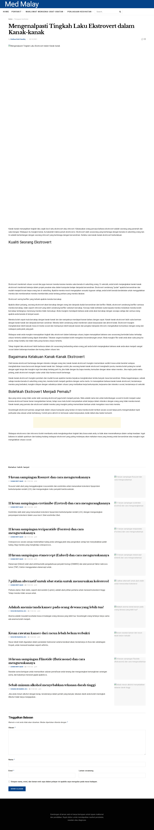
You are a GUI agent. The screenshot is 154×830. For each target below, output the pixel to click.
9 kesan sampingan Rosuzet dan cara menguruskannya (49, 477)
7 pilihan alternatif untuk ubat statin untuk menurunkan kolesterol (58, 581)
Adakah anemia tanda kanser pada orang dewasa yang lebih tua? (56, 607)
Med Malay (22, 4)
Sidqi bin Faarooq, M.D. (18, 611)
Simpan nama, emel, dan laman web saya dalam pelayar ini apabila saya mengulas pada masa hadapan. (54, 782)
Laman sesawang (86, 771)
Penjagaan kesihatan (79, 12)
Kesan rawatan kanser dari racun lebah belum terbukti (49, 633)
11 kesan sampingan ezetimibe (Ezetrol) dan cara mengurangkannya (59, 503)
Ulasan (12, 727)
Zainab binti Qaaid (16, 481)
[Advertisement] (77, 263)
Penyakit (17, 12)
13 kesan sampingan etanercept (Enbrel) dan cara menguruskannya (58, 555)
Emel (11, 770)
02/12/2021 (33, 39)
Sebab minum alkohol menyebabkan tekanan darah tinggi (52, 685)
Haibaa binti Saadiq (17, 39)
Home (6, 12)
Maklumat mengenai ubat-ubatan (44, 12)
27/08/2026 (29, 481)
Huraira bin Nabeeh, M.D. (19, 689)
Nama (11, 759)
